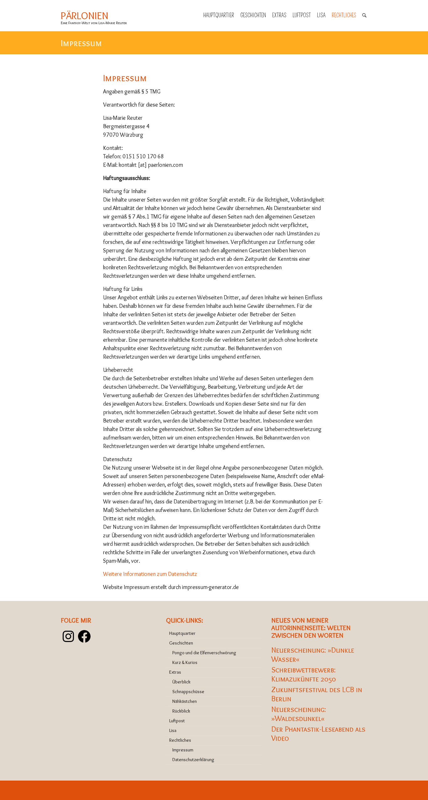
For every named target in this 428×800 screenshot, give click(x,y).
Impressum (182, 750)
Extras (279, 15)
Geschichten (253, 15)
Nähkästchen (184, 701)
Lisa (321, 15)
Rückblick (181, 711)
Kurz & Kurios (184, 662)
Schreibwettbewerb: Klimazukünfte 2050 (303, 674)
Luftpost (302, 15)
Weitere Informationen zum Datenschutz (150, 574)
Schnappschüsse (188, 691)
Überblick (181, 682)
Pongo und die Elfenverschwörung (204, 652)
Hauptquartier (218, 15)
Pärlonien (84, 15)
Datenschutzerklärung (193, 759)
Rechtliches (344, 15)
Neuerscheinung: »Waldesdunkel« (298, 714)
